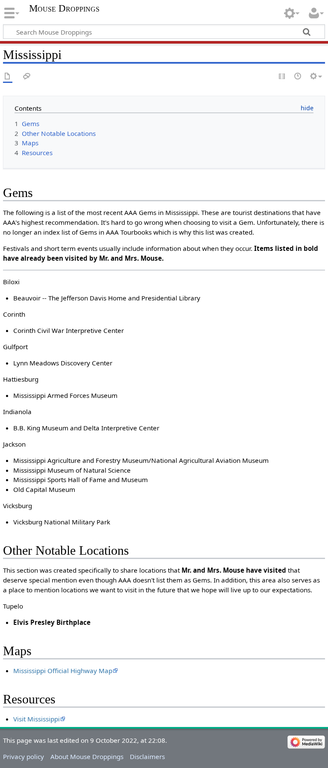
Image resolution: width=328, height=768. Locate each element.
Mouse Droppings (64, 8)
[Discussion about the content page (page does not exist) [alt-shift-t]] (27, 77)
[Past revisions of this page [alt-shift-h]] (298, 77)
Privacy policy (23, 756)
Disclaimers (147, 756)
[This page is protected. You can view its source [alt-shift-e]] (282, 77)
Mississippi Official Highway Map (62, 670)
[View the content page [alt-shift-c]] (7, 77)
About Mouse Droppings (86, 756)
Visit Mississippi (36, 719)
